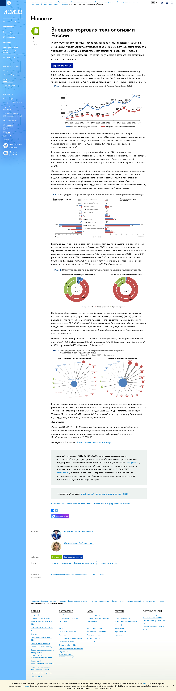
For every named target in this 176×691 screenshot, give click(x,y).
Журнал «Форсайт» (11, 75)
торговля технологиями (108, 563)
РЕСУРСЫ (119, 611)
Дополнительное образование (70, 638)
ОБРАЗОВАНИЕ (66, 611)
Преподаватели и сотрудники (42, 627)
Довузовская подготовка (68, 618)
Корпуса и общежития (39, 631)
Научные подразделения (100, 601)
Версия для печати (62, 65)
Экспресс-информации (12, 71)
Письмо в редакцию (13, 153)
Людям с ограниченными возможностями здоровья (40, 668)
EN (156, 3)
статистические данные (61, 563)
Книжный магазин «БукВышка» (126, 621)
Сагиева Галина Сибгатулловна (79, 543)
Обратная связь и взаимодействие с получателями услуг (66, 654)
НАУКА (90, 611)
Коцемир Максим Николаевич (78, 531)
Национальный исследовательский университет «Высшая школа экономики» (59, 601)
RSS (7, 139)
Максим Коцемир (101, 442)
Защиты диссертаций (94, 628)
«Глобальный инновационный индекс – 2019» (105, 493)
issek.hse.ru (63, 472)
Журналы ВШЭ (120, 631)
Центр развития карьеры (68, 642)
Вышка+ (62, 628)
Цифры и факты (36, 615)
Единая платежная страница (41, 673)
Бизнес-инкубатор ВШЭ (68, 645)
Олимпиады (63, 621)
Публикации (8, 26)
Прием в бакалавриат (67, 625)
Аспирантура (63, 635)
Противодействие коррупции (42, 647)
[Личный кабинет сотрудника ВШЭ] (167, 3)
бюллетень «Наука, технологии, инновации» (85, 563)
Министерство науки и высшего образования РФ (152, 616)
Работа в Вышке (36, 676)
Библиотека (119, 615)
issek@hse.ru (12, 99)
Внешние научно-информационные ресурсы (97, 639)
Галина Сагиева (84, 442)
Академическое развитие (96, 631)
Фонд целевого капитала (40, 643)
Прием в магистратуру (67, 631)
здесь (145, 684)
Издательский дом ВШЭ (123, 618)
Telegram (9, 125)
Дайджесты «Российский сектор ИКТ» (12, 80)
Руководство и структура (40, 618)
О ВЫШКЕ (35, 611)
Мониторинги (92, 621)
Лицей (61, 615)
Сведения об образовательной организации (42, 662)
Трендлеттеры (9, 85)
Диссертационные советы (97, 625)
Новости (162, 601)
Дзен (8, 132)
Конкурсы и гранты (94, 635)
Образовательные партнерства (71, 648)
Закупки (34, 634)
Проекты (7, 42)
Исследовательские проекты (98, 618)
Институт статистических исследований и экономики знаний (78, 574)
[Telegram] (56, 510)
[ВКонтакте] (52, 510)
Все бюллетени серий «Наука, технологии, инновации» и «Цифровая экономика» (90, 503)
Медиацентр (119, 628)
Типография (119, 625)
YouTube (9, 136)
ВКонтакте (10, 129)
